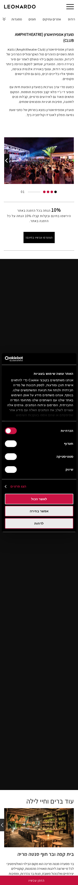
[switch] (11, 443)
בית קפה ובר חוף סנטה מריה (45, 854)
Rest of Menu (4, 19)
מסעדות (16, 19)
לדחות (39, 523)
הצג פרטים (18, 486)
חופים (32, 19)
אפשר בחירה (39, 511)
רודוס (71, 19)
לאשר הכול (39, 499)
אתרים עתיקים (52, 19)
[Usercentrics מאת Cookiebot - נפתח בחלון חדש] (22, 359)
